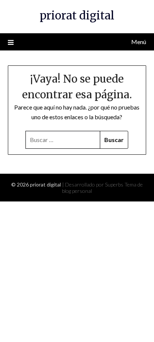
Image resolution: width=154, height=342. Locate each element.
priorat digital (77, 15)
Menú (138, 41)
